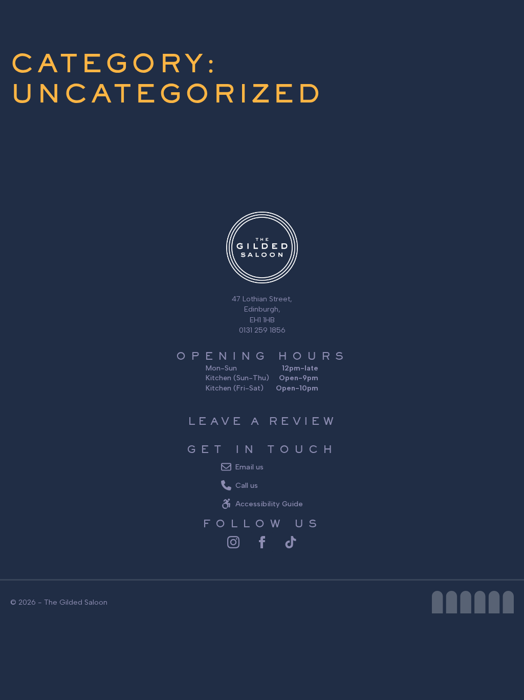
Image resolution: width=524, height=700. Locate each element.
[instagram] (233, 542)
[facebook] (262, 542)
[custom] (290, 542)
